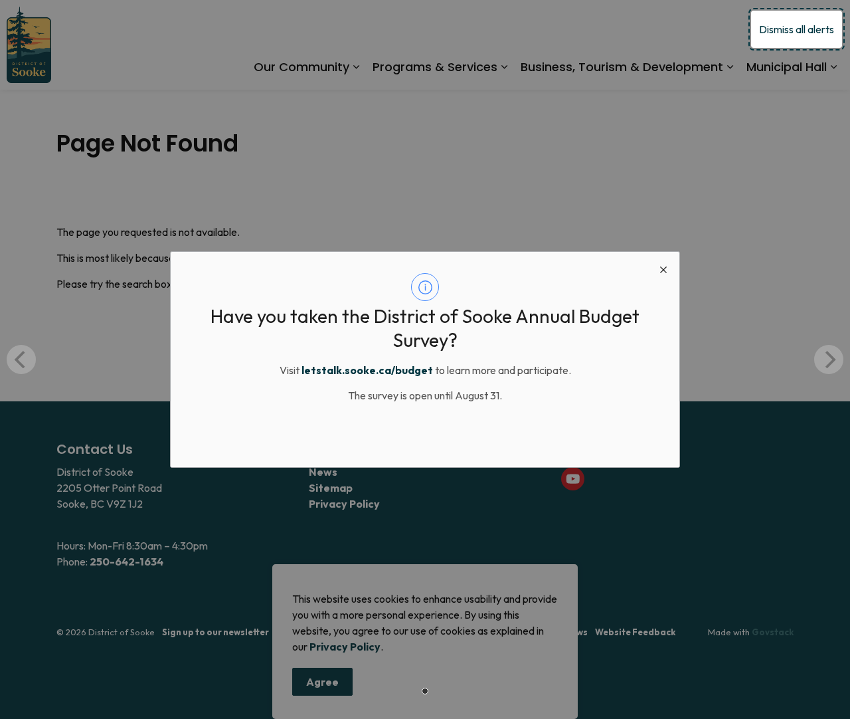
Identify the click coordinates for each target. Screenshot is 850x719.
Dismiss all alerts (796, 29)
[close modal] (663, 268)
